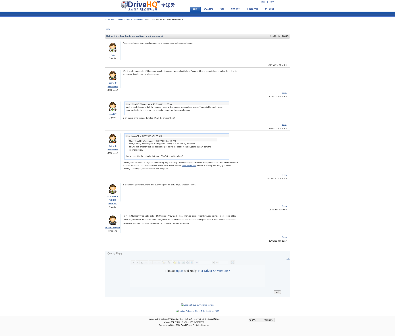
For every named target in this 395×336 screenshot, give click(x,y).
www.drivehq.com (189, 166)
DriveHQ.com (186, 325)
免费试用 (235, 9)
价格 (222, 9)
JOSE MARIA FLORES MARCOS (112, 200)
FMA (113, 55)
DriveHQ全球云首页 (157, 319)
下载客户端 (252, 9)
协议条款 (179, 319)
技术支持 (206, 319)
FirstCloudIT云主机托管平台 (193, 322)
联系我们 (215, 319)
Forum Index (110, 19)
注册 (263, 2)
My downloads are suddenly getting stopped (165, 19)
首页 (195, 9)
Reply (107, 29)
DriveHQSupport (112, 227)
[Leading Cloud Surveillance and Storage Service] (197, 305)
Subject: (111, 36)
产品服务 (208, 9)
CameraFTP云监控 (172, 322)
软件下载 (197, 319)
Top (288, 258)
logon (179, 270)
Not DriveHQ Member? (214, 270)
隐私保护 (188, 319)
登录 (272, 2)
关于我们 (269, 9)
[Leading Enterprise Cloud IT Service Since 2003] (197, 311)
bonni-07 (112, 114)
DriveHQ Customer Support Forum (131, 19)
